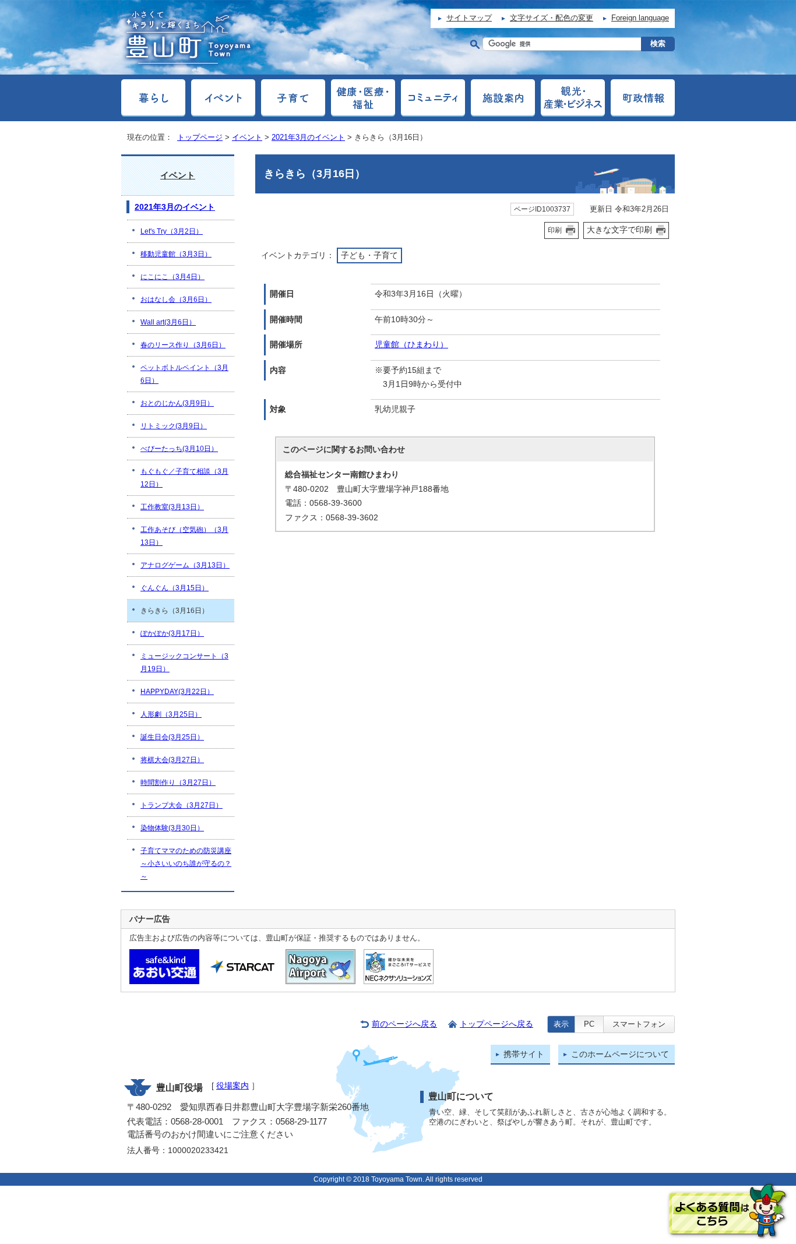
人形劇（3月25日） (171, 714)
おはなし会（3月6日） (176, 299)
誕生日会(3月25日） (172, 737)
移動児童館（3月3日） (176, 254)
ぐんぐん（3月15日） (174, 588)
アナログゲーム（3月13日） (185, 565)
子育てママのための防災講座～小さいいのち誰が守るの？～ (185, 863)
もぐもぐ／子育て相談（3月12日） (184, 477)
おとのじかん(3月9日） (177, 403)
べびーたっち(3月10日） (179, 449)
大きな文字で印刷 (619, 229)
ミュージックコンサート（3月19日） (184, 662)
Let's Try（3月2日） (171, 231)
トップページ (200, 137)
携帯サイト (523, 1054)
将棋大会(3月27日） (172, 760)
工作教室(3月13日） (172, 507)
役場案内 (232, 1085)
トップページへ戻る (496, 1024)
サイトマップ (469, 17)
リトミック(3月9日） (173, 426)
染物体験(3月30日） (172, 828)
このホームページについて (620, 1054)
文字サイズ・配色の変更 (551, 17)
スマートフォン (638, 1024)
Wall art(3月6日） (168, 322)
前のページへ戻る (404, 1024)
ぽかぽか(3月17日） (172, 633)
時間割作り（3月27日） (178, 782)
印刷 (555, 230)
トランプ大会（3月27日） (181, 805)
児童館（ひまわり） (411, 344)
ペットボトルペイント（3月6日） (184, 374)
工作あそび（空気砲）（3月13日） (184, 536)
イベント (247, 137)
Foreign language (640, 17)
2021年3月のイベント (308, 137)
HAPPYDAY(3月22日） (177, 692)
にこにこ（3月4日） (172, 277)
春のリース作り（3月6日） (183, 345)
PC (589, 1024)
